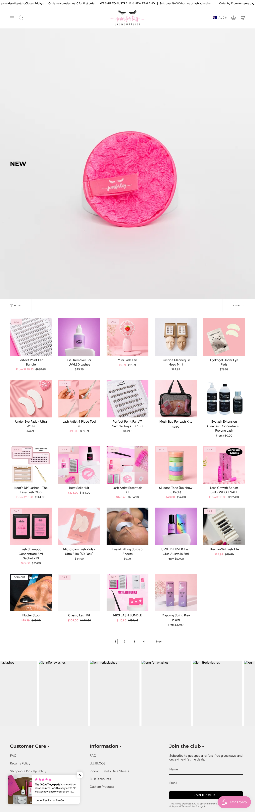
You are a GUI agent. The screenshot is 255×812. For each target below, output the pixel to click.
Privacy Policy (19, 787)
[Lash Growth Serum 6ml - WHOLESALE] (224, 464)
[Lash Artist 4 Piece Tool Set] (79, 398)
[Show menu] (12, 17)
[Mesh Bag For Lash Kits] (176, 398)
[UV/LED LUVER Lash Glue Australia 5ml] (176, 526)
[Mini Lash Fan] (127, 337)
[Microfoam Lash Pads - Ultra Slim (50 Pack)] (79, 526)
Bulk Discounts (100, 779)
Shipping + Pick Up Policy (28, 771)
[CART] (242, 17)
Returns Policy (20, 763)
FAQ (13, 755)
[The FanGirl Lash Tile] (224, 526)
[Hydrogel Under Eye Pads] (224, 337)
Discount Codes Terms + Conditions (35, 794)
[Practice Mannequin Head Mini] (176, 337)
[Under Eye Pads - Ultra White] (31, 398)
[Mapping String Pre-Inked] (176, 592)
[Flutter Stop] (31, 592)
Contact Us (18, 802)
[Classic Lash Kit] (79, 592)
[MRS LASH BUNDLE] (127, 592)
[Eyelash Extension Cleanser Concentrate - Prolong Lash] (224, 398)
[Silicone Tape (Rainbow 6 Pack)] (176, 464)
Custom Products (102, 787)
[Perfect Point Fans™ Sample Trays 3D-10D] (127, 398)
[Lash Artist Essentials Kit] (127, 464)
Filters (17, 305)
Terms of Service (22, 779)
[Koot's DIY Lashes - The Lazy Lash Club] (31, 464)
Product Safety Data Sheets (109, 771)
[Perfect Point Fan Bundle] (31, 337)
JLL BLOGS (98, 763)
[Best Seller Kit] (79, 464)
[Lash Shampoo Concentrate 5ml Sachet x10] (31, 526)
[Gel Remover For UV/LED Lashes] (79, 337)
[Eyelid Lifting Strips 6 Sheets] (127, 526)
